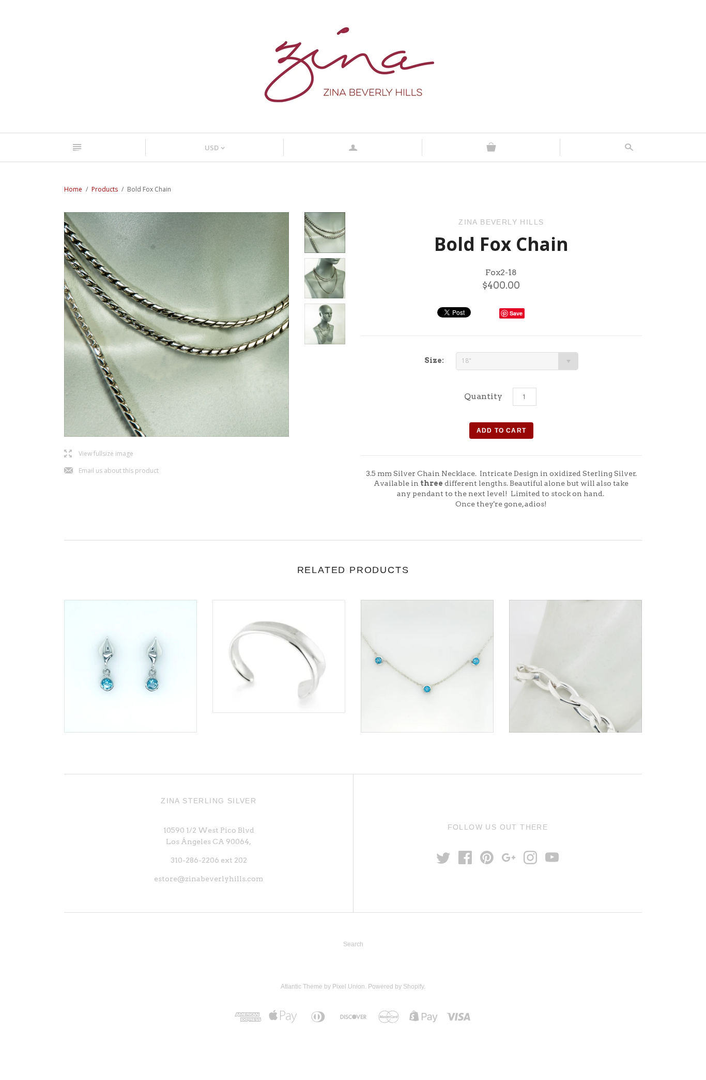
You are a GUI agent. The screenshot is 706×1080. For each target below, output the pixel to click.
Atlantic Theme (302, 986)
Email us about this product (111, 471)
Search (353, 944)
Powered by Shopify (396, 986)
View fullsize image (98, 454)
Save (516, 313)
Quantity (483, 396)
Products (104, 189)
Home (73, 189)
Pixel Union (348, 986)
